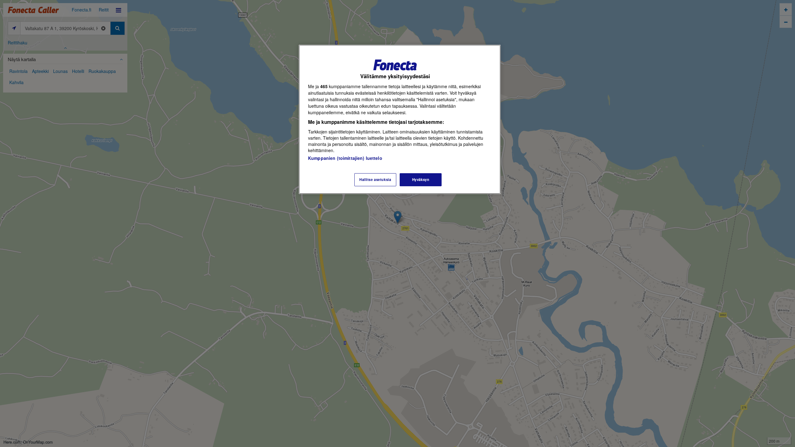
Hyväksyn (420, 179)
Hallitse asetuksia (375, 179)
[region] (400, 119)
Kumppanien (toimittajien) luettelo (345, 158)
